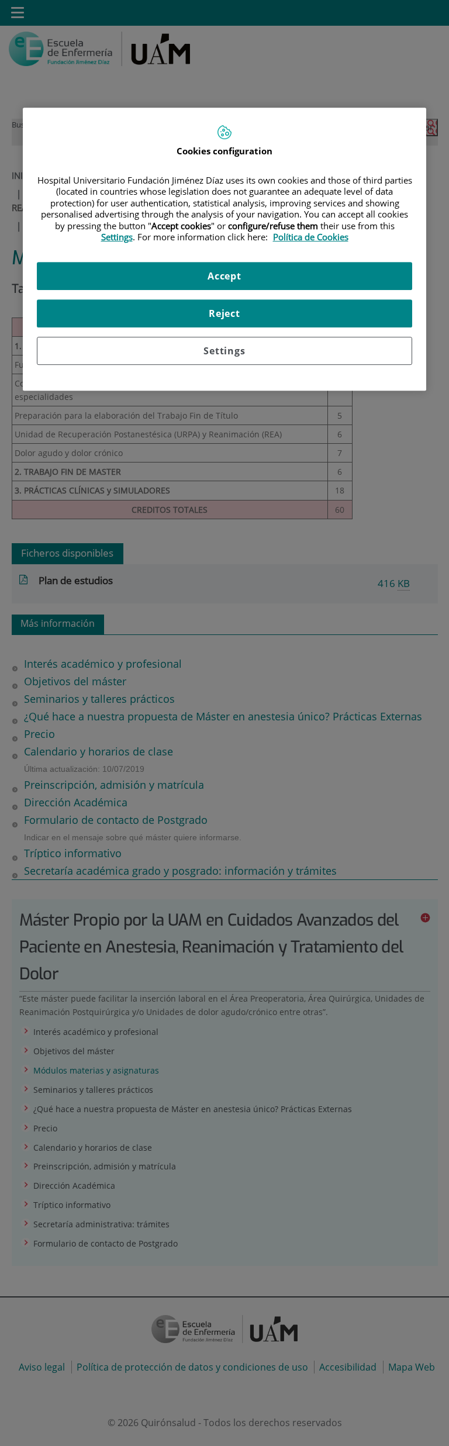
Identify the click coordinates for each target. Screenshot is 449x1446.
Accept (224, 276)
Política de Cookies (310, 237)
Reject (224, 313)
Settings (224, 350)
